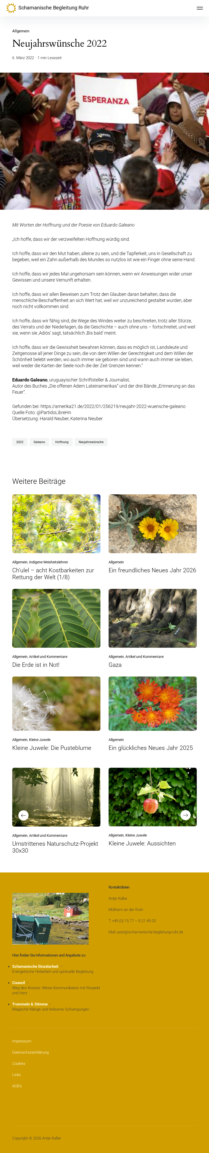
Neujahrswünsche (91, 442)
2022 (19, 442)
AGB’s (17, 1086)
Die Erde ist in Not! (35, 664)
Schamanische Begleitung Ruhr (53, 8)
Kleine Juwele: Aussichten (142, 843)
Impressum (21, 1041)
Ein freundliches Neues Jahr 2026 (152, 570)
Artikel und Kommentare (48, 657)
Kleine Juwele (39, 740)
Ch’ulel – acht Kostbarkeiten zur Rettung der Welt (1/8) (53, 574)
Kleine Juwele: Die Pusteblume (51, 748)
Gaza (115, 664)
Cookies (18, 1063)
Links (16, 1074)
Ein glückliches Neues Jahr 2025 (151, 748)
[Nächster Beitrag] (153, 797)
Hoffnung (62, 442)
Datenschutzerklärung (30, 1052)
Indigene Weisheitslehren (48, 562)
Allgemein (20, 31)
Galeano (39, 442)
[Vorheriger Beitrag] (56, 797)
